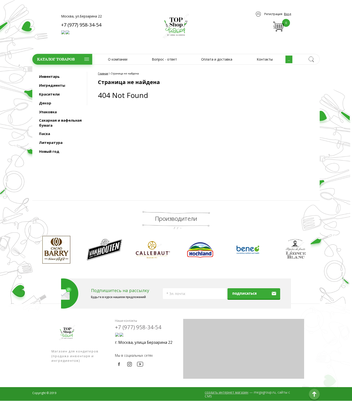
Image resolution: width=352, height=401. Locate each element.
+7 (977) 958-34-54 (81, 25)
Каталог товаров (56, 59)
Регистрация (273, 14)
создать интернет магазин (226, 392)
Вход (287, 14)
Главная (103, 73)
